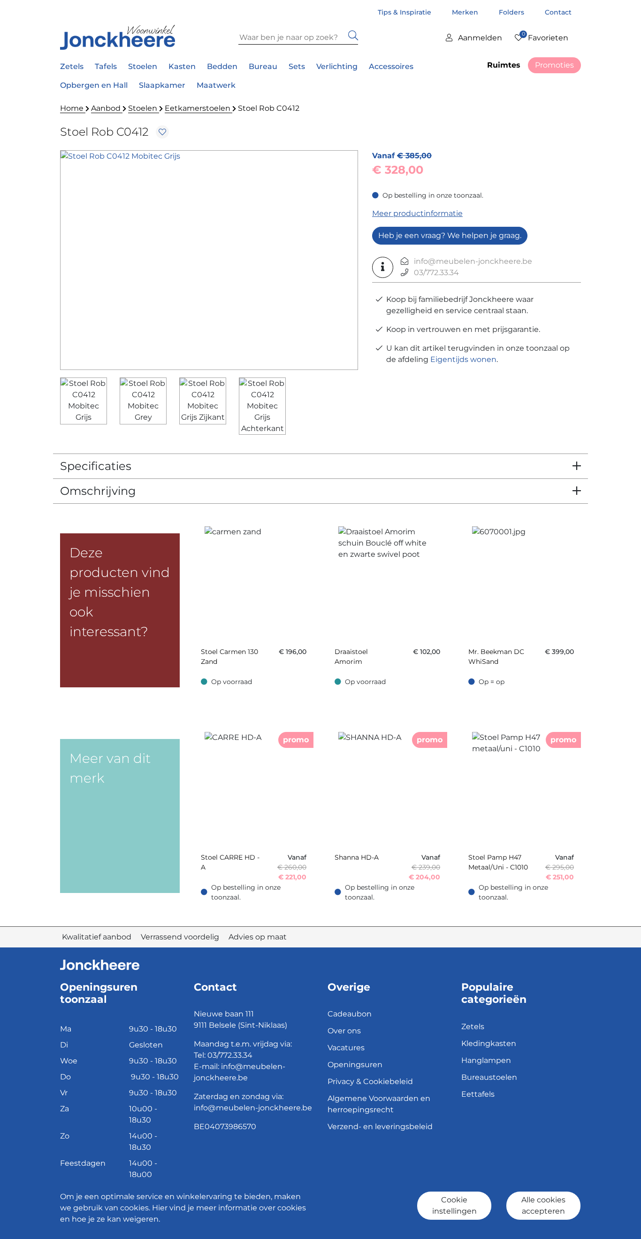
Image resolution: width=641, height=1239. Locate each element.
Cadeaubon (350, 1013)
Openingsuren (355, 1064)
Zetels (472, 1026)
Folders (512, 12)
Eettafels (478, 1094)
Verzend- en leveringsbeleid (380, 1126)
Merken (466, 12)
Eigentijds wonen (463, 359)
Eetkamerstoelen (198, 108)
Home (72, 108)
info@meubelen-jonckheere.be (473, 261)
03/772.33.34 (436, 272)
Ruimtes (503, 65)
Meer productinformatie (417, 213)
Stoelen (143, 108)
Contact (558, 12)
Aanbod (106, 108)
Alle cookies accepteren (543, 1205)
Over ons (344, 1030)
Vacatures (346, 1047)
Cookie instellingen (454, 1205)
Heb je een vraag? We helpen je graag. (449, 235)
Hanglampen (486, 1060)
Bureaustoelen (489, 1077)
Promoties (554, 65)
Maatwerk (216, 85)
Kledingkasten (488, 1043)
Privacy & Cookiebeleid (370, 1081)
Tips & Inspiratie (405, 12)
